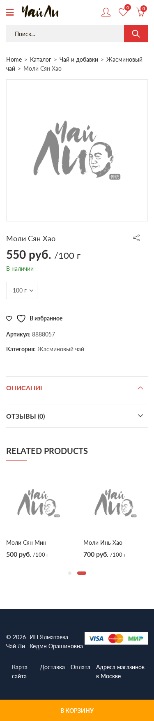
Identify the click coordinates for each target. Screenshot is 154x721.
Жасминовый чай (60, 349)
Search (136, 33)
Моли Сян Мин (26, 542)
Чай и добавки (79, 59)
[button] (69, 573)
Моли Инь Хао (102, 542)
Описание (25, 387)
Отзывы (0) (25, 416)
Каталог (40, 59)
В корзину (77, 710)
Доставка (52, 667)
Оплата (80, 667)
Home (14, 59)
